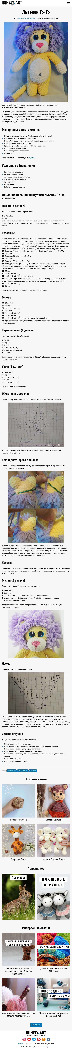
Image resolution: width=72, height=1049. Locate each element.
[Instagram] (24, 1039)
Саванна (32, 771)
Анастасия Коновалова (27, 18)
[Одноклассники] (43, 1039)
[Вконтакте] (48, 1039)
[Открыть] (68, 3)
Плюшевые (22, 771)
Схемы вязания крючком (12, 5)
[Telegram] (34, 1039)
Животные (11, 771)
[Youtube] (29, 1039)
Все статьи (36, 1025)
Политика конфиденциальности (44, 1044)
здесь (31, 158)
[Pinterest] (39, 1039)
